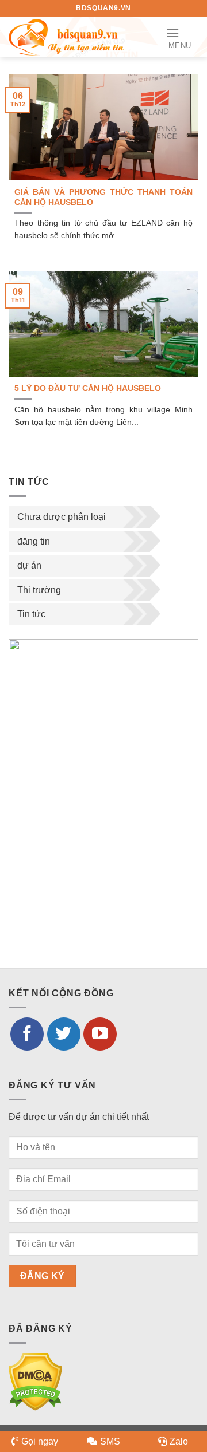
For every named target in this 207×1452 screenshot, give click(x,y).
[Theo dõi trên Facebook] (27, 1034)
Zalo (179, 1441)
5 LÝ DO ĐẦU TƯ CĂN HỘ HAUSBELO (87, 388)
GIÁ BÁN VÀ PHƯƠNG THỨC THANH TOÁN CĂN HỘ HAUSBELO (103, 197)
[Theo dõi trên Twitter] (63, 1034)
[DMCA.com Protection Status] (35, 1381)
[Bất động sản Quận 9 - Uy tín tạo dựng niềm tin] (66, 37)
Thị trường (39, 590)
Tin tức (31, 614)
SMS (110, 1441)
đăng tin (33, 541)
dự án (29, 565)
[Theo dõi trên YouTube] (100, 1034)
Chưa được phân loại (61, 517)
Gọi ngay (39, 1441)
